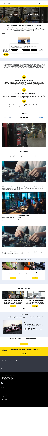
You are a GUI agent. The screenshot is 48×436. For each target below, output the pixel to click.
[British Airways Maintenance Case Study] (34, 295)
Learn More (13, 277)
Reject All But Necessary (26, 49)
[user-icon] (41, 3)
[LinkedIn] (2, 383)
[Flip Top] (34, 266)
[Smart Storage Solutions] (7, 3)
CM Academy (4, 399)
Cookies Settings (14, 49)
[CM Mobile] (12, 266)
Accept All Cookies (34, 49)
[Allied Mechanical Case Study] (12, 295)
